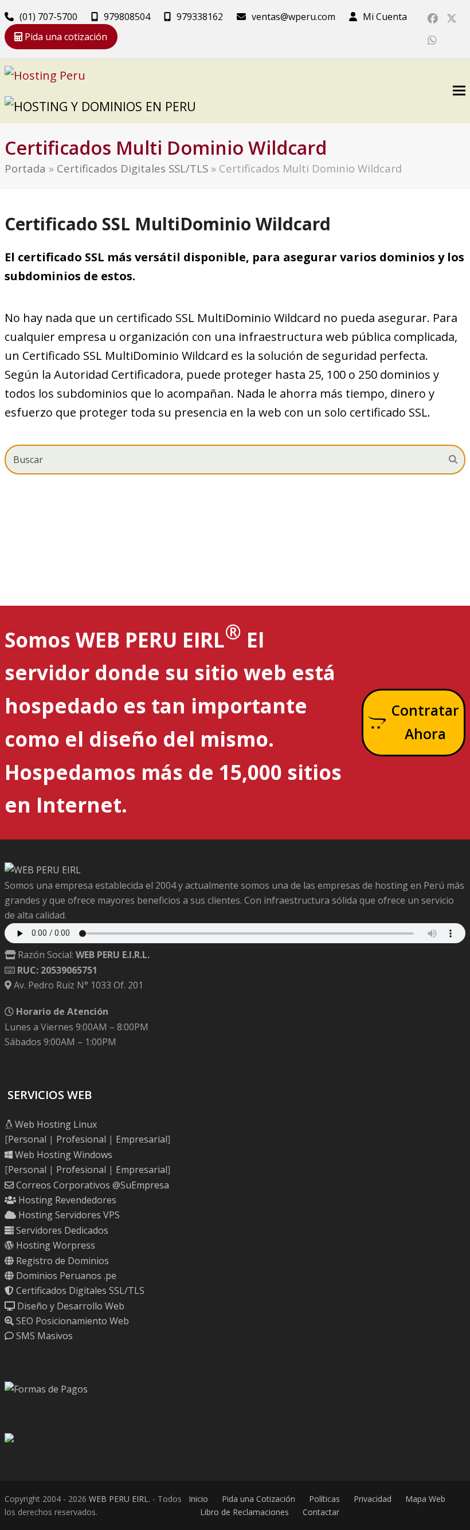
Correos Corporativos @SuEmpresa (91, 1185)
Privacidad (372, 1498)
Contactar (321, 1512)
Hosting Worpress (54, 1245)
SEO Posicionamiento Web (71, 1321)
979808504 (127, 16)
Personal (27, 1139)
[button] (459, 91)
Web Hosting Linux (55, 1124)
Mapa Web (425, 1498)
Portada (25, 168)
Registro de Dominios (61, 1260)
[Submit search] (453, 459)
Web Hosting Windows (62, 1154)
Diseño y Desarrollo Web (69, 1306)
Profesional (81, 1139)
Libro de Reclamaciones (244, 1512)
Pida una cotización (64, 36)
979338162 (200, 16)
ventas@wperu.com (293, 16)
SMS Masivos (43, 1335)
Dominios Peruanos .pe (65, 1275)
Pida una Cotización (258, 1498)
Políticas (324, 1498)
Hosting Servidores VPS (68, 1215)
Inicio (198, 1498)
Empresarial (141, 1139)
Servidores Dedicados (61, 1230)
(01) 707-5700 (48, 16)
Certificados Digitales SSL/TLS (132, 168)
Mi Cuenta (385, 16)
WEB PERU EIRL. (119, 1498)
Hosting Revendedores (66, 1200)
